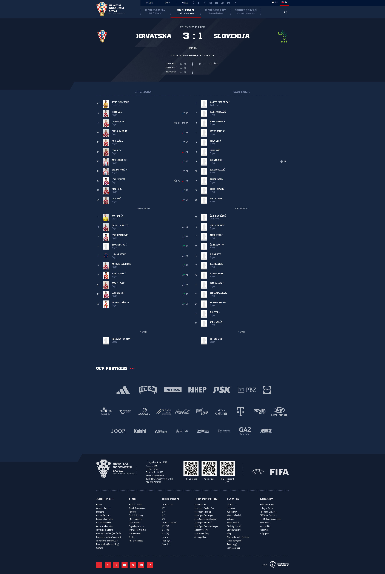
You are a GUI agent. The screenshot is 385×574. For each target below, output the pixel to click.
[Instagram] (211, 3)
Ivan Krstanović (120, 235)
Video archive (265, 526)
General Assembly (103, 523)
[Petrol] (172, 389)
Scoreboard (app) (234, 548)
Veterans (230, 519)
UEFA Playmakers (233, 530)
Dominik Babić (119, 122)
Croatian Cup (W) (201, 530)
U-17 (163, 516)
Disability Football (234, 526)
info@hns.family (158, 476)
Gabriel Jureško (120, 226)
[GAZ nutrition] (245, 431)
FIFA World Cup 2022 (268, 516)
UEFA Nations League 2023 (270, 519)
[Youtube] (217, 3)
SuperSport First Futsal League (206, 526)
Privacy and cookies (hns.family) (108, 534)
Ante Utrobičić (119, 160)
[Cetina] (221, 412)
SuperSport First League (203, 516)
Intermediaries (135, 534)
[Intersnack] (202, 412)
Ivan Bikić (117, 151)
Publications (264, 530)
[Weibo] (223, 3)
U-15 (163, 519)
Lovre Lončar (118, 179)
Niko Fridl (117, 189)
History (99, 505)
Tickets (149, 3)
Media (185, 3)
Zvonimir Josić (119, 245)
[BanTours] (203, 431)
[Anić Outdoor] (160, 431)
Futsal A (165, 537)
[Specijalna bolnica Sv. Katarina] (224, 431)
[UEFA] (258, 471)
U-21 (163, 508)
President (100, 512)
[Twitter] (205, 3)
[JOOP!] (118, 431)
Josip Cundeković (120, 102)
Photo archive (265, 523)
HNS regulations (135, 519)
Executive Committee (104, 519)
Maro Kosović (119, 274)
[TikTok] (235, 3)
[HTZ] (106, 412)
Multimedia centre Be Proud (238, 537)
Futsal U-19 (166, 544)
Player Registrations (136, 526)
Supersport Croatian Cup (204, 508)
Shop (167, 3)
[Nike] (123, 389)
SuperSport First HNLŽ (203, 523)
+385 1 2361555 (156, 472)
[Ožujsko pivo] (147, 389)
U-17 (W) (165, 530)
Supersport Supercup (202, 512)
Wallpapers (264, 534)
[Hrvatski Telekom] (240, 412)
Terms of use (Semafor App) (107, 541)
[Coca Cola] (182, 412)
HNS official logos (136, 541)
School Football (233, 523)
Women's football (234, 516)
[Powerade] (260, 412)
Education (231, 508)
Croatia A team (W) (169, 523)
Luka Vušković (119, 254)
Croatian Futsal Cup (201, 534)
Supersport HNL (200, 505)
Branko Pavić (118, 170)
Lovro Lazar (118, 293)
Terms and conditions (104, 530)
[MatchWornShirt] (266, 431)
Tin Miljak (117, 112)
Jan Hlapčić (117, 216)
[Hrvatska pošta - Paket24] (125, 412)
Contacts (99, 548)
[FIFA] (279, 471)
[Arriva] (181, 431)
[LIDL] (266, 389)
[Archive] (285, 12)
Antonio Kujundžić (121, 264)
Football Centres (135, 505)
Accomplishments (103, 508)
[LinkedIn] (229, 3)
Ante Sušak (117, 141)
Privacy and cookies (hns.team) (108, 537)
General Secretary (103, 516)
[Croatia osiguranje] (144, 412)
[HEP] (197, 389)
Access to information (104, 526)
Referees (132, 512)
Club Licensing (134, 523)
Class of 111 (232, 505)
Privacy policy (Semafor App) (107, 544)
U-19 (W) (165, 526)
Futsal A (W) (166, 541)
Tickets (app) (232, 544)
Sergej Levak (118, 283)
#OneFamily (232, 512)
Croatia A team (167, 505)
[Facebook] (199, 3)
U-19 (163, 512)
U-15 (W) (165, 534)
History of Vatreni (266, 508)
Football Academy (136, 516)
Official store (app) (234, 541)
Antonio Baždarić (120, 303)
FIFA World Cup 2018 (268, 512)
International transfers (137, 530)
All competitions (200, 537)
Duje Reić (116, 199)
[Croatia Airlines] (163, 412)
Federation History (267, 505)
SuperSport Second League (205, 519)
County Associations (137, 508)
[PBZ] (247, 389)
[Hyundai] (279, 412)
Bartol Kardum (119, 131)
